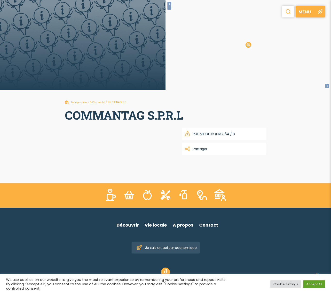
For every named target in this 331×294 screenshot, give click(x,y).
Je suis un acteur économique (171, 247)
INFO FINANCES (117, 102)
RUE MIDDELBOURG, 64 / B (214, 133)
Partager (200, 149)
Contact (208, 225)
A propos (183, 225)
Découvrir (128, 225)
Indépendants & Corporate (88, 102)
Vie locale (156, 225)
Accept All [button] (314, 284)
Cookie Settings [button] (285, 284)
